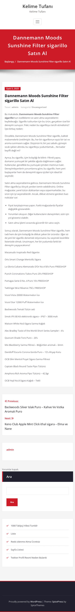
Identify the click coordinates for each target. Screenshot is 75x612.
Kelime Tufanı (37, 6)
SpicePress (57, 601)
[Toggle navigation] (37, 21)
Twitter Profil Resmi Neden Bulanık (29, 557)
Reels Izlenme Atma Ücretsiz (25, 541)
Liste (13, 533)
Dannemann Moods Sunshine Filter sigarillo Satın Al (43, 61)
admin (15, 107)
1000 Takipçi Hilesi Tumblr (24, 525)
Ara (9, 477)
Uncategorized (39, 107)
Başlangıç (9, 61)
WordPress (36, 601)
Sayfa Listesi (17, 549)
